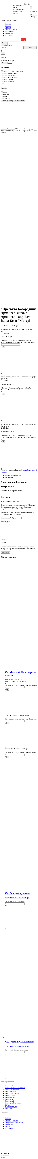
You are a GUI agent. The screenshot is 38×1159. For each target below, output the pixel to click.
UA (25, 4)
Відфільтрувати (7, 100)
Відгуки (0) (9, 477)
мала (5, 92)
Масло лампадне (11, 1107)
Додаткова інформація (13, 475)
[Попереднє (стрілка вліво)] (2, 1157)
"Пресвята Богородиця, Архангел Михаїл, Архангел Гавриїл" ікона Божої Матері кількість (18, 341)
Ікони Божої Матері (10, 73)
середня (6, 94)
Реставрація (9, 31)
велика (5, 96)
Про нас (8, 28)
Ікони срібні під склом (13, 1103)
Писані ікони (9, 33)
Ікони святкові (8, 82)
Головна (8, 24)
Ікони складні (10, 1099)
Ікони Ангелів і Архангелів (13, 71)
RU (29, 4)
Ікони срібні (9, 1101)
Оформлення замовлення (14, 1122)
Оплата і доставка (11, 29)
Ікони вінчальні (9, 75)
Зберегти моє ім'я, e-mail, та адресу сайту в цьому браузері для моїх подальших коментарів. (18, 548)
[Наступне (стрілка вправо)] (4, 1157)
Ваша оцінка (6, 518)
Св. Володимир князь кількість (16, 901)
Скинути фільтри (19, 100)
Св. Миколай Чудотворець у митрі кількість (21, 685)
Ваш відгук (5, 521)
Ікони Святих (8, 80)
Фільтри (4, 43)
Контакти (8, 35)
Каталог (8, 26)
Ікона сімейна (10, 1086)
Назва (3, 539)
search (7, 1117)
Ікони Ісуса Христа (10, 77)
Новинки (6, 84)
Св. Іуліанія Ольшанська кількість (17, 1050)
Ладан (7, 1105)
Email (3, 543)
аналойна (6, 98)
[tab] (21, 476)
